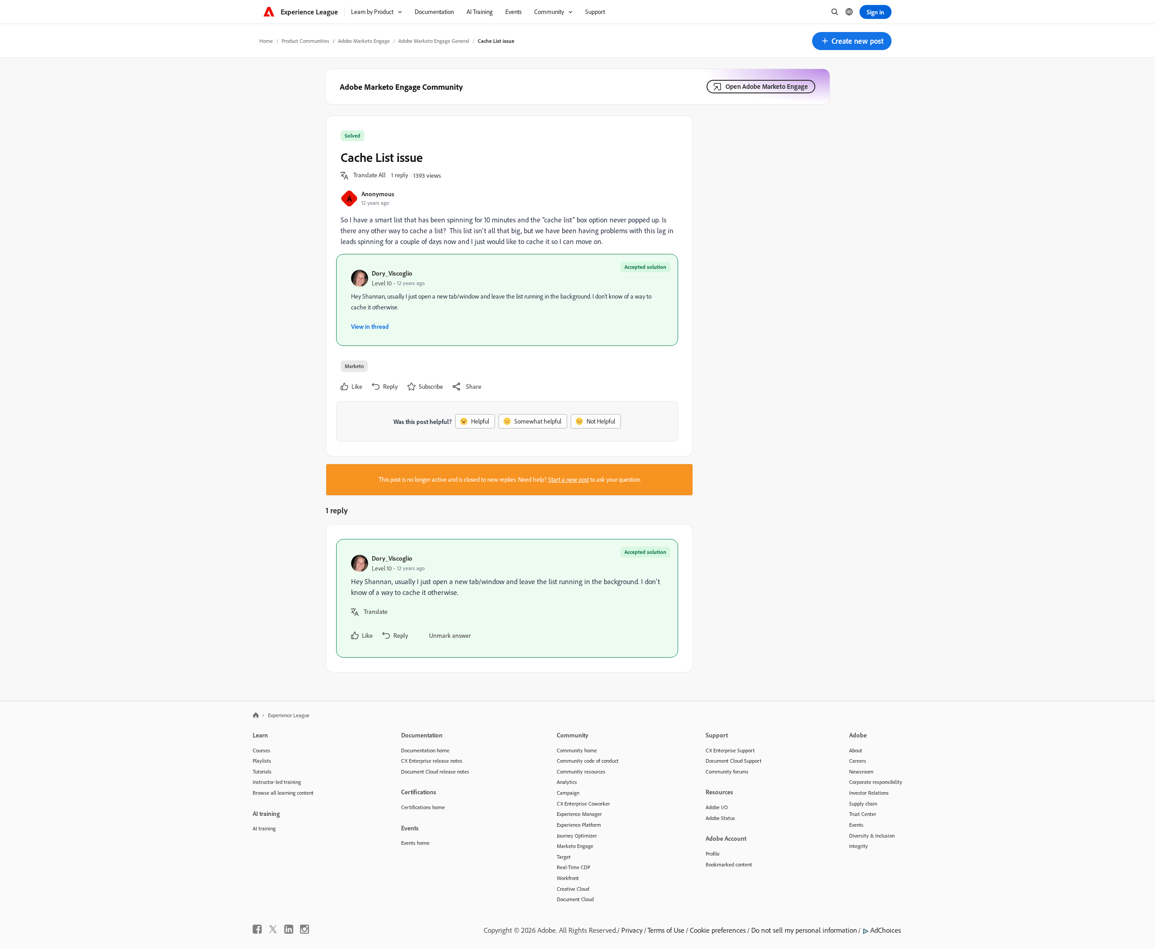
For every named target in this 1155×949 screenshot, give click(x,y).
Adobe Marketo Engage (364, 40)
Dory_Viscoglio (392, 273)
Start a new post (568, 479)
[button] (852, 41)
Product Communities (305, 40)
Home (266, 40)
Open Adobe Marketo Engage (766, 86)
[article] (507, 598)
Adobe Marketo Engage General (433, 40)
